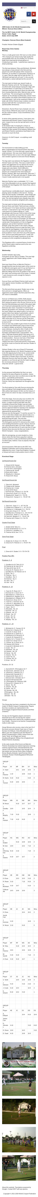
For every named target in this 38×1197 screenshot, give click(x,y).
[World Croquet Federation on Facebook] (29, 14)
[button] (31, 4)
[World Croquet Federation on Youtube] (33, 14)
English (24, 7)
